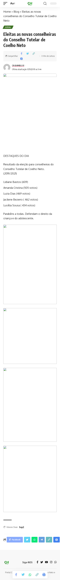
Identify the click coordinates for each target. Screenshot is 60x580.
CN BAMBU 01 (18, 65)
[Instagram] (51, 562)
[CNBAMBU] (30, 3)
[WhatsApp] (55, 562)
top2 (21, 527)
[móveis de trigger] (6, 3)
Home (7, 11)
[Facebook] (37, 562)
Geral (8, 27)
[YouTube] (46, 562)
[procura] (45, 3)
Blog (16, 11)
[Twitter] (41, 562)
